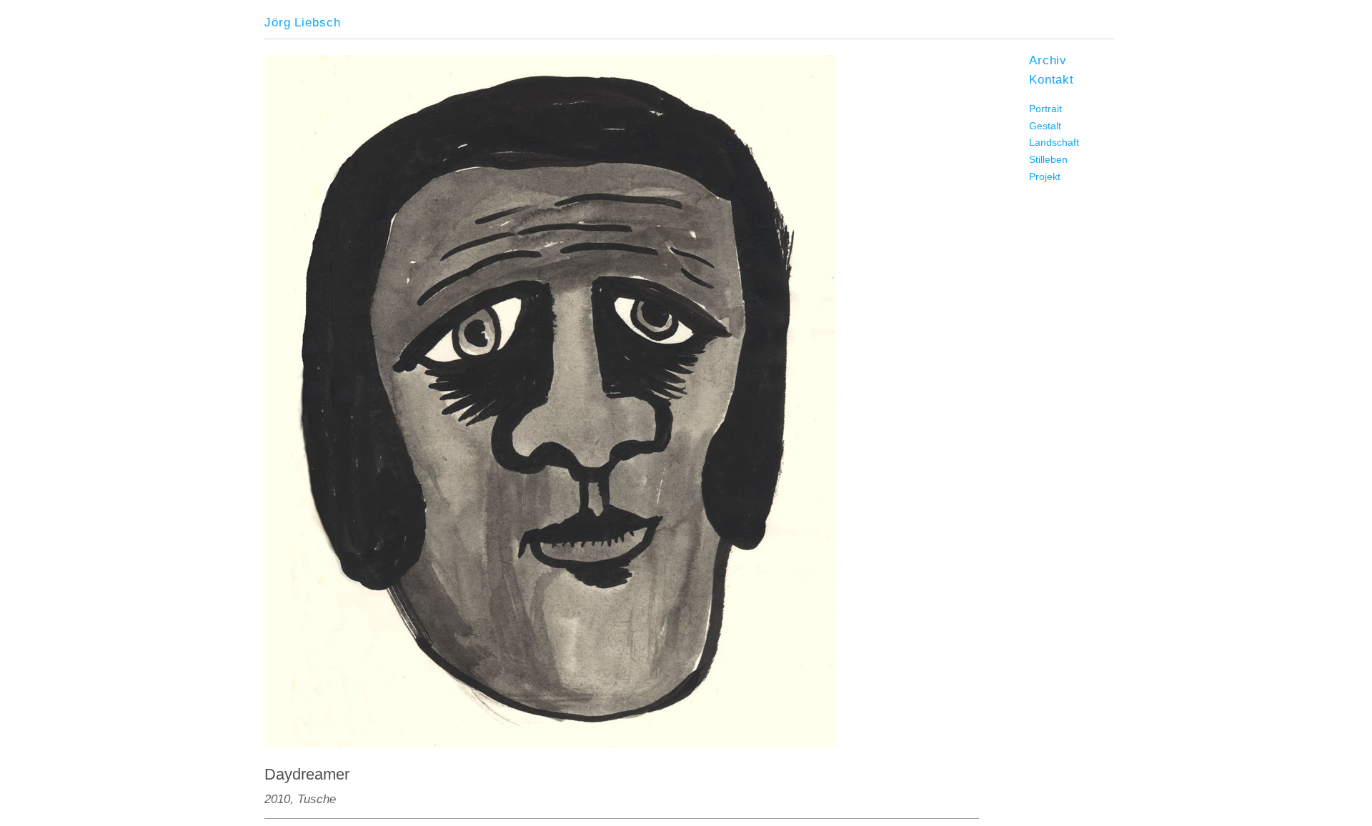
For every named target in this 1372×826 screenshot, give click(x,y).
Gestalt (1045, 125)
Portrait (1045, 108)
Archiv (1048, 60)
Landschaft (1054, 142)
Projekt (1044, 176)
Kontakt (1051, 79)
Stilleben (1048, 159)
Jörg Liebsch (302, 22)
